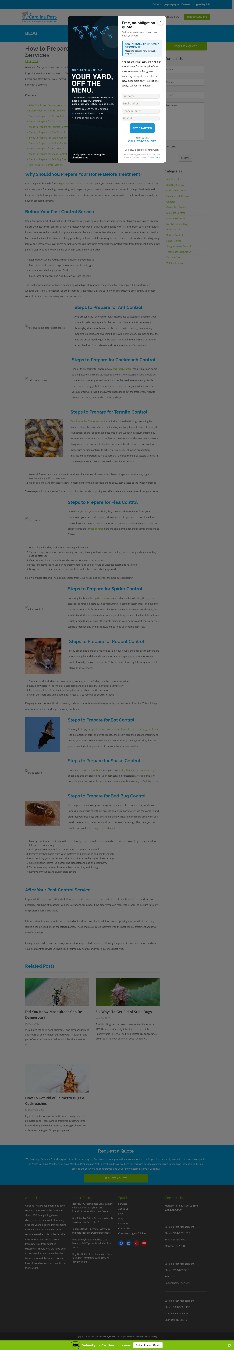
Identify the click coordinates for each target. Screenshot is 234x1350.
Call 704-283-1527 (142, 141)
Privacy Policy (154, 157)
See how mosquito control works (142, 149)
